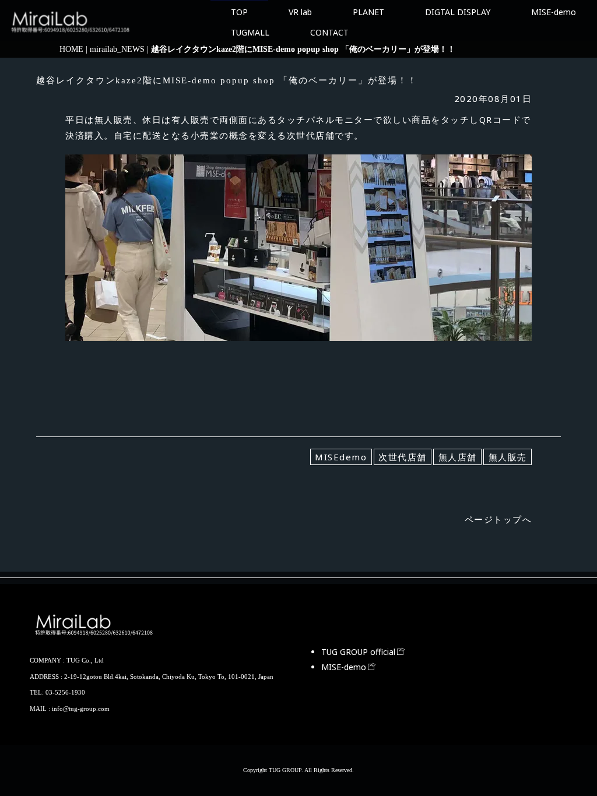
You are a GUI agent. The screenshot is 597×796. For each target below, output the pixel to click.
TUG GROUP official (358, 651)
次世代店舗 (402, 457)
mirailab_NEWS (117, 49)
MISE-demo (553, 11)
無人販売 (508, 457)
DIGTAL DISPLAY (457, 11)
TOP (239, 11)
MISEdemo (341, 457)
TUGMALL (250, 32)
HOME (71, 49)
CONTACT (329, 32)
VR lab (300, 11)
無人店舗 (457, 457)
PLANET (368, 11)
